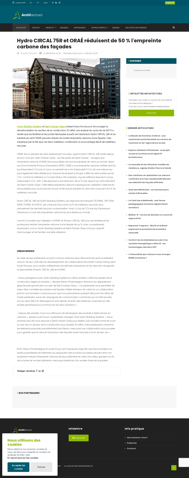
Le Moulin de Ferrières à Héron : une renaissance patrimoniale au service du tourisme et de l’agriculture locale (149, 139)
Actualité (21, 28)
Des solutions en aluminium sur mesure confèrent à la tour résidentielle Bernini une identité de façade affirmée (149, 179)
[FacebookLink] (53, 3)
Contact (131, 448)
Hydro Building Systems (29, 126)
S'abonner (151, 113)
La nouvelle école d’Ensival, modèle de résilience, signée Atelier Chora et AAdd (149, 166)
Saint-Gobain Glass (55, 126)
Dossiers (64, 28)
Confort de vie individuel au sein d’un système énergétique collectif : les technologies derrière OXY (148, 243)
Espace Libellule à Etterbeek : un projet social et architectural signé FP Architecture (149, 154)
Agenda (115, 28)
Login (45, 3)
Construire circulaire (142, 70)
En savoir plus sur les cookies (23, 458)
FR (38, 3)
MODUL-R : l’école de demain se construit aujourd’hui (150, 216)
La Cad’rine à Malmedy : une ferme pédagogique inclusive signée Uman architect (148, 204)
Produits (50, 28)
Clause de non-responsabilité (78, 466)
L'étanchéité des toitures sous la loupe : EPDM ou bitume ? (149, 256)
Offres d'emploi (98, 28)
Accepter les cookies (18, 467)
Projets (36, 28)
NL (31, 3)
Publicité (170, 3)
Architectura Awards (135, 28)
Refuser (41, 467)
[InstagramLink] (60, 3)
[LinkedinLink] (56, 3)
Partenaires (79, 28)
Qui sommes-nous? (137, 437)
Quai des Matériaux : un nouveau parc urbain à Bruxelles (148, 191)
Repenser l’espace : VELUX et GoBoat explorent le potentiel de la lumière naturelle (147, 229)
